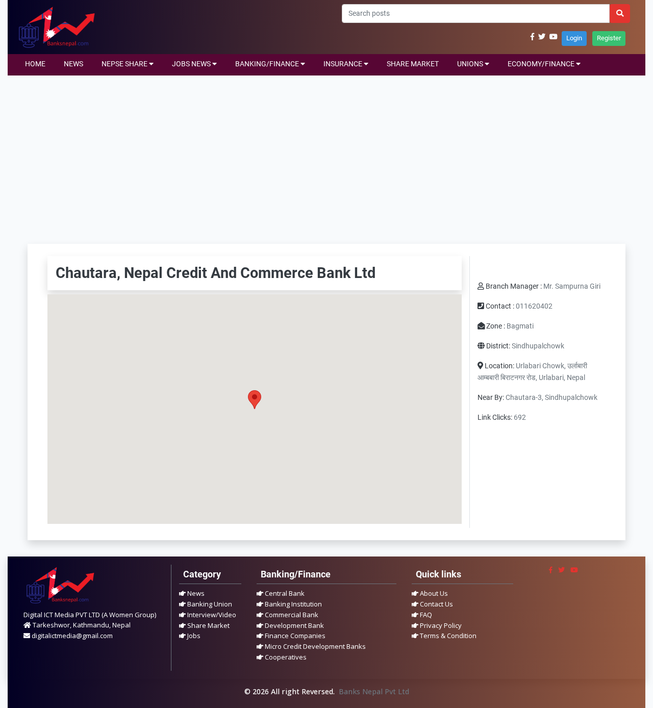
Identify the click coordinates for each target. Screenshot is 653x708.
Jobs (193, 635)
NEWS (73, 64)
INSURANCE (343, 64)
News (195, 593)
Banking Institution (292, 604)
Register (609, 38)
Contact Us (435, 604)
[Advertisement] (326, 152)
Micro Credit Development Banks (314, 646)
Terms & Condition (447, 635)
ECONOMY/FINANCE (542, 64)
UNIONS (471, 64)
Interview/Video (211, 614)
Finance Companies (294, 635)
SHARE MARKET (413, 64)
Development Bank (293, 625)
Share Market (208, 625)
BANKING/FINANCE (267, 64)
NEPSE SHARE (125, 64)
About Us (433, 593)
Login (574, 38)
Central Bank (284, 593)
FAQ (425, 614)
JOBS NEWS (192, 64)
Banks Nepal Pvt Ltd (374, 691)
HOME (35, 64)
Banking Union (209, 604)
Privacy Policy (440, 625)
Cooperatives (285, 657)
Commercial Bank (290, 614)
